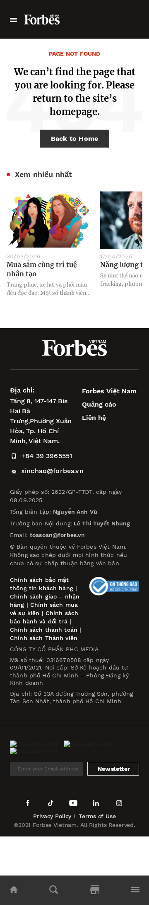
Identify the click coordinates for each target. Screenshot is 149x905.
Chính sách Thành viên (43, 638)
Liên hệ (94, 418)
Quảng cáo (99, 404)
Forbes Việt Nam (109, 391)
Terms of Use (97, 816)
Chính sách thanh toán (43, 629)
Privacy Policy (52, 816)
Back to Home (75, 138)
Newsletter (114, 768)
